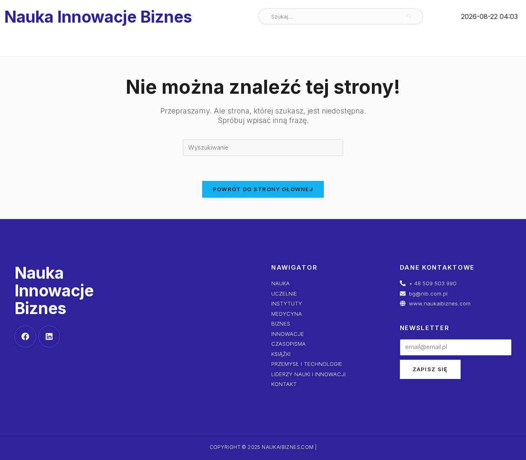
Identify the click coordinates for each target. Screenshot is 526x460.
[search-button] (408, 16)
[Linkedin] (49, 336)
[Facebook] (25, 336)
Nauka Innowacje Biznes (98, 16)
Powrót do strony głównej (263, 189)
